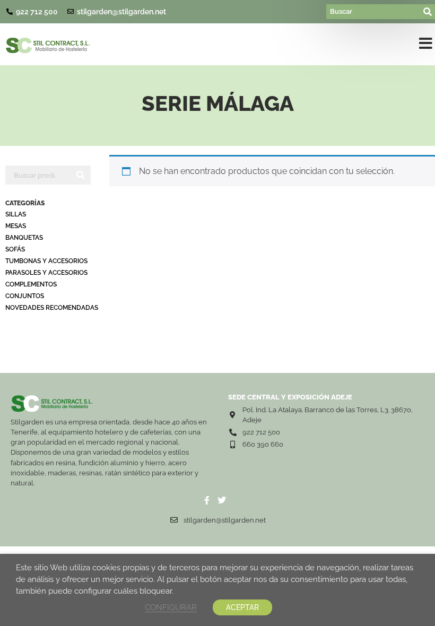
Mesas (15, 226)
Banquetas (24, 237)
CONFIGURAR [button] (171, 607)
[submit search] (428, 11)
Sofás (15, 249)
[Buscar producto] (38, 175)
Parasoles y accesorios (46, 272)
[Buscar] (373, 11)
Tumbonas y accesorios (46, 261)
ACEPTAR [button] (242, 607)
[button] (425, 45)
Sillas (15, 214)
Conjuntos (24, 296)
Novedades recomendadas (51, 307)
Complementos (31, 284)
